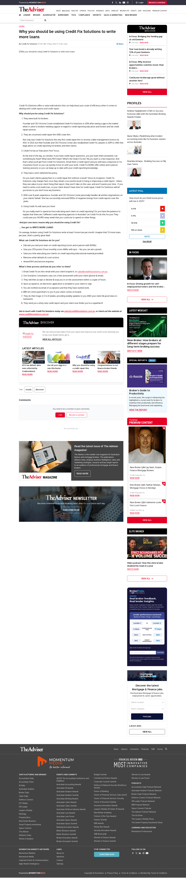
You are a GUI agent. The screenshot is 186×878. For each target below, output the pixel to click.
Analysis (74, 11)
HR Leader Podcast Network (143, 801)
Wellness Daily (25, 835)
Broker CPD (124, 11)
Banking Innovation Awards (68, 827)
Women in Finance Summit (105, 841)
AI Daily (22, 785)
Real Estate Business (27, 821)
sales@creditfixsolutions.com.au (92, 271)
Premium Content (159, 11)
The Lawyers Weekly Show (143, 819)
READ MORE (82, 473)
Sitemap (60, 864)
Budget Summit (100, 774)
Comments (134, 749)
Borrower (63, 15)
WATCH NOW (133, 290)
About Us (60, 853)
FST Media (23, 803)
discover (40, 389)
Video (107, 11)
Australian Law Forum (65, 816)
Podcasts (145, 749)
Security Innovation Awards (105, 830)
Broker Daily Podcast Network (144, 794)
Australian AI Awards (65, 788)
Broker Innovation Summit (67, 841)
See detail (147, 241)
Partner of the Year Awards (105, 816)
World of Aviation (26, 839)
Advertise (60, 857)
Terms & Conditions (129, 873)
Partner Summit (100, 820)
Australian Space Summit (67, 823)
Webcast (114, 11)
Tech (73, 15)
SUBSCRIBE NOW (71, 510)
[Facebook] (112, 2)
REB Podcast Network (140, 805)
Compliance (84, 15)
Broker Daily (24, 792)
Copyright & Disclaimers (94, 873)
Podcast (91, 11)
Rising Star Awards (101, 827)
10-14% (134, 223)
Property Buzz (24, 817)
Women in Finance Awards (105, 837)
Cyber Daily (23, 796)
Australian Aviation (26, 789)
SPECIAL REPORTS (142, 360)
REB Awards (99, 823)
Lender (26, 15)
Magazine (147, 11)
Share (120, 44)
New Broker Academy (103, 812)
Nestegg (22, 814)
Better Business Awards (66, 831)
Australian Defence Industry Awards (71, 809)
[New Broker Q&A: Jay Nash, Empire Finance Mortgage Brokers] (147, 445)
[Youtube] (124, 2)
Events (133, 11)
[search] (166, 749)
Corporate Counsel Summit (105, 782)
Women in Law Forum (140, 778)
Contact (60, 860)
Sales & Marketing (113, 15)
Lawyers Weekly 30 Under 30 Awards (109, 809)
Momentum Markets (27, 853)
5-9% (133, 216)
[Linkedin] (120, 2)
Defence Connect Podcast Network (146, 797)
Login (141, 2)
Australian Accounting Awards (69, 784)
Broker (36, 15)
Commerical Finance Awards (105, 778)
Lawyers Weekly (25, 810)
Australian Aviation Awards (67, 791)
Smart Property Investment (30, 824)
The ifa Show (137, 815)
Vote (147, 236)
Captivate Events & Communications (33, 860)
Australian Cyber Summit (67, 806)
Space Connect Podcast (141, 808)
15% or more (136, 230)
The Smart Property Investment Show (147, 822)
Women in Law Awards (141, 774)
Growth (97, 15)
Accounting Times (26, 782)
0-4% (133, 209)
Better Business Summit (66, 834)
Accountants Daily (26, 778)
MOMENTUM (37, 2)
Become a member (157, 2)
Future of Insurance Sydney (105, 802)
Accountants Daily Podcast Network (146, 787)
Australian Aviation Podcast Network (147, 790)
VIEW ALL (147, 92)
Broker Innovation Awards (67, 838)
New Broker (131, 15)
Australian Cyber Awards (67, 802)
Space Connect (25, 828)
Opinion (83, 11)
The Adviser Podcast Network (144, 812)
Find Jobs (147, 716)
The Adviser (24, 832)
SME (153, 749)
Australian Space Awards (67, 820)
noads (29, 389)
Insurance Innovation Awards (106, 805)
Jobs (139, 11)
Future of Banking (101, 791)
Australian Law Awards (66, 813)
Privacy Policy (112, 873)
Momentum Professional (142, 831)
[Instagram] (127, 2)
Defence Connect (26, 800)
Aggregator (49, 15)
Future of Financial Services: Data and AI (110, 795)
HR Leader (23, 807)
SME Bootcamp (100, 834)
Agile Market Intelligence (29, 864)
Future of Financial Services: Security (109, 798)
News (58, 11)
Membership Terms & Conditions (153, 873)
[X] (116, 2)
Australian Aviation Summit (68, 795)
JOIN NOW (160, 652)
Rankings (100, 11)
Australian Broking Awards (67, 799)
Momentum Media (26, 857)
